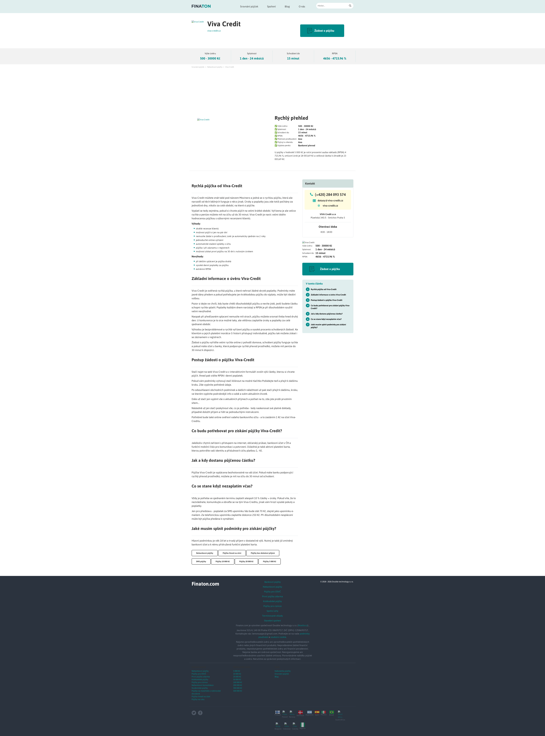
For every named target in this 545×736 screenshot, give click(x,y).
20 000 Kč (237, 676)
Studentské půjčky (200, 688)
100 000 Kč (237, 682)
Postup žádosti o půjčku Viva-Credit (326, 300)
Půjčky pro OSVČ (272, 591)
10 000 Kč (237, 674)
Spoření (271, 6)
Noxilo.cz (303, 625)
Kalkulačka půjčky (283, 671)
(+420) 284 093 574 (330, 194)
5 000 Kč (236, 671)
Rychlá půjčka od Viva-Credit (324, 289)
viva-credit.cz (214, 30)
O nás (302, 6)
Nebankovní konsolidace (203, 685)
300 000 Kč (237, 688)
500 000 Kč (237, 691)
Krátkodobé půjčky (272, 601)
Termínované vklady (272, 615)
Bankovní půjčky (272, 582)
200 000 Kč (237, 685)
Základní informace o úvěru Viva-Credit (328, 295)
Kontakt (310, 183)
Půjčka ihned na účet (232, 553)
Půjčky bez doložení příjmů (263, 553)
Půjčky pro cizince (272, 606)
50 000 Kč (237, 679)
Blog (287, 6)
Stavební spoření (272, 620)
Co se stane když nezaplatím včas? (326, 319)
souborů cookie (278, 637)
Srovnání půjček (249, 6)
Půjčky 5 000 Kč (269, 561)
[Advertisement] (272, 91)
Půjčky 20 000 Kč (246, 561)
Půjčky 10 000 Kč (223, 561)
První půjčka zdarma (272, 596)
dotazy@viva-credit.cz (330, 200)
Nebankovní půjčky (214, 67)
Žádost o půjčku (324, 30)
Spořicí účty (272, 611)
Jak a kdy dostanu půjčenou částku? (326, 314)
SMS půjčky (201, 561)
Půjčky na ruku (198, 699)
